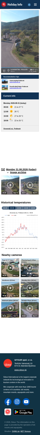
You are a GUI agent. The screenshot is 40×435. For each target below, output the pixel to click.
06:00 (5, 208)
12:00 (19, 208)
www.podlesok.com (15, 88)
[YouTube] (26, 402)
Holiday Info (9, 3)
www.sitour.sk (20, 370)
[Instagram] (17, 402)
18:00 (33, 208)
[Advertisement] (20, 148)
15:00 (26, 208)
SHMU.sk (16, 431)
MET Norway (25, 431)
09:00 (12, 208)
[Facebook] (7, 402)
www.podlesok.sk (15, 82)
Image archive (18, 172)
